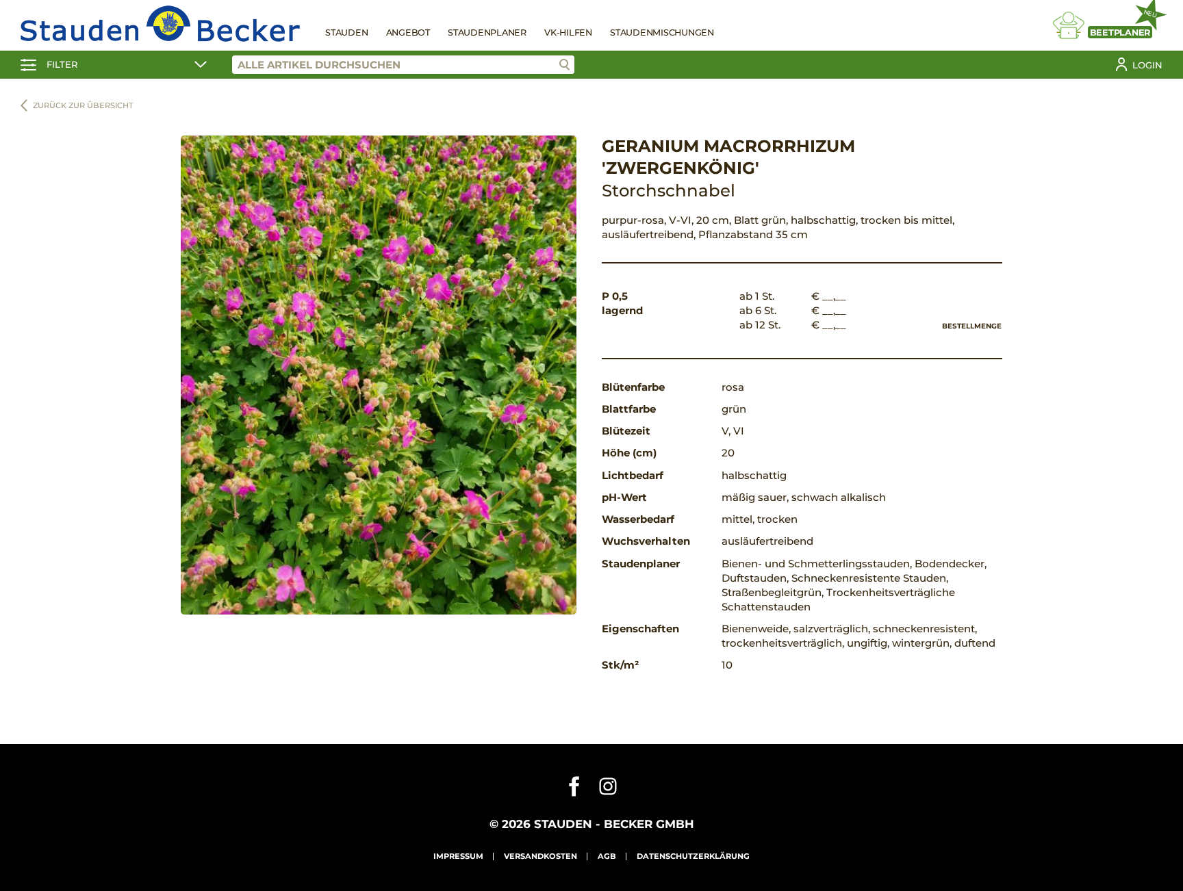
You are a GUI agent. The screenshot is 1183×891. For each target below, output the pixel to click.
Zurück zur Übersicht (83, 105)
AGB (607, 856)
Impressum (458, 856)
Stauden (346, 32)
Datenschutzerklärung (693, 856)
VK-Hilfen (568, 32)
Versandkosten (540, 856)
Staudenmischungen (662, 32)
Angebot (408, 32)
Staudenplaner (487, 32)
